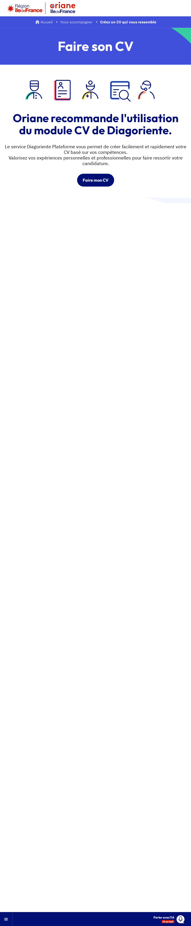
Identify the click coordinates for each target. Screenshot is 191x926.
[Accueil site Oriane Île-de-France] (65, 8)
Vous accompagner (76, 22)
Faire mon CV (96, 180)
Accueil (47, 22)
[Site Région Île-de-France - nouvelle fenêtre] (24, 8)
